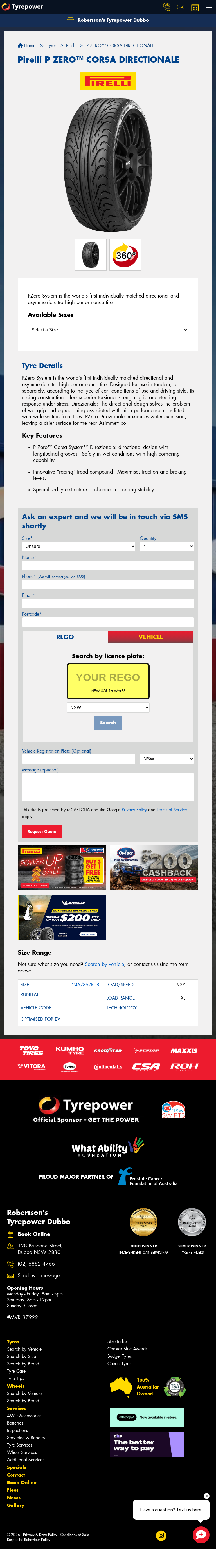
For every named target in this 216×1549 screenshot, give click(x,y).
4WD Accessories (24, 1416)
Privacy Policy (134, 810)
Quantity (148, 538)
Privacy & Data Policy (40, 1534)
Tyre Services (19, 1445)
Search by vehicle (104, 964)
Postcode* (32, 614)
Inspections (17, 1430)
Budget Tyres (119, 1356)
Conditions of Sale (74, 1534)
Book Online (22, 1482)
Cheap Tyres (119, 1364)
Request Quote (42, 831)
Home (29, 46)
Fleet (12, 1490)
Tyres (13, 1342)
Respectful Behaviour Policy (28, 1539)
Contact (16, 1475)
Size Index (117, 1342)
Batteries (15, 1423)
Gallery (15, 1505)
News (14, 1498)
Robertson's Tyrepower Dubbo (112, 20)
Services (16, 1408)
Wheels (15, 1386)
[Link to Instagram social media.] (161, 1535)
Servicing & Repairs (26, 1438)
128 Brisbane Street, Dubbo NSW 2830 (40, 1249)
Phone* (53, 576)
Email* (28, 595)
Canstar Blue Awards (127, 1349)
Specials (16, 1467)
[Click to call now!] (166, 7)
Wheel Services (22, 1452)
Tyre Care (16, 1371)
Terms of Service (172, 810)
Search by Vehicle (24, 1349)
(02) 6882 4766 (36, 1264)
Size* (27, 538)
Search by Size (21, 1356)
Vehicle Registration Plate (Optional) (56, 751)
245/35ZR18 (85, 985)
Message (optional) (40, 770)
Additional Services (25, 1460)
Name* (29, 557)
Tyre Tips (15, 1378)
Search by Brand (23, 1364)
